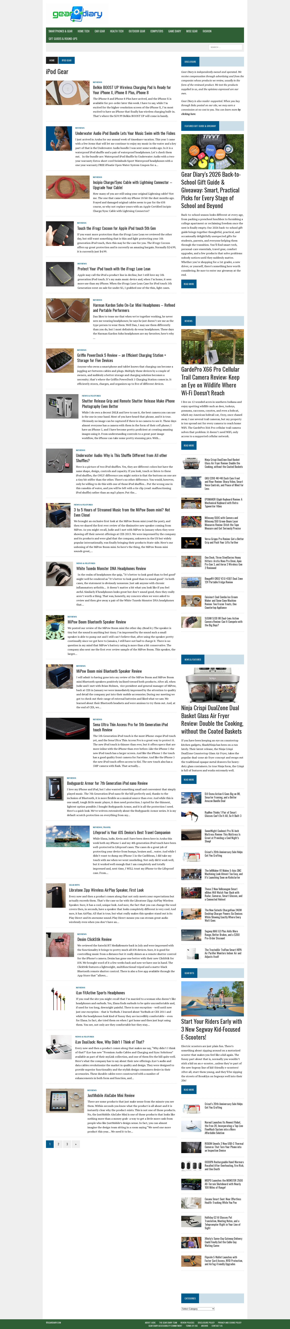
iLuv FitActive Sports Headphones (100, 992)
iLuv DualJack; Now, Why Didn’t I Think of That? (109, 1042)
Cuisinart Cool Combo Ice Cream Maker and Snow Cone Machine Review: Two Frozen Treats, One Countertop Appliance (221, 602)
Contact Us (217, 1325)
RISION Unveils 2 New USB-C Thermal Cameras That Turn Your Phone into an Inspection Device (224, 1147)
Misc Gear (192, 31)
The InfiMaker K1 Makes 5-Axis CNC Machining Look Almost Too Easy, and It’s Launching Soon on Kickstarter (224, 874)
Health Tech (117, 31)
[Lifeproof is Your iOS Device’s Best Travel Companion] (68, 845)
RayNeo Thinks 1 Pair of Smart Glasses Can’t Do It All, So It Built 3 (223, 814)
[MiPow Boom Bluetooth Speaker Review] (55, 637)
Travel (107, 827)
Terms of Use (192, 1325)
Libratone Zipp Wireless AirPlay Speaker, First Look (106, 890)
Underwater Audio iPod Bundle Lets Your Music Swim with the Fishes (125, 133)
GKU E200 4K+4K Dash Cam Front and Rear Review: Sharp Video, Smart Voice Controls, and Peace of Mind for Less (224, 483)
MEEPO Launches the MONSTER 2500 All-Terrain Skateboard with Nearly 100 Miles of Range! (224, 1183)
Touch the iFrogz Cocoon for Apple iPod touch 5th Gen (116, 228)
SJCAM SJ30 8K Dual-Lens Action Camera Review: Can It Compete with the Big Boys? (224, 621)
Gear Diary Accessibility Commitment (165, 1325)
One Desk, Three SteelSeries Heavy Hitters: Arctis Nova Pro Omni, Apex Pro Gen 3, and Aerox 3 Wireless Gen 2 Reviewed (223, 562)
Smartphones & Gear (60, 31)
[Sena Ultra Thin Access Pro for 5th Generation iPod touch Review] (68, 737)
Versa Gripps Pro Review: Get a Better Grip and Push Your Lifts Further (224, 540)
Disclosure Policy (206, 1322)
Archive (204, 1325)
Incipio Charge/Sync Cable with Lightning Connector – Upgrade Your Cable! (132, 184)
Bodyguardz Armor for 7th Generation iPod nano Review (107, 783)
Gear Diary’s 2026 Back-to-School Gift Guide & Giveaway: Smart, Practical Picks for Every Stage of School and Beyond (211, 190)
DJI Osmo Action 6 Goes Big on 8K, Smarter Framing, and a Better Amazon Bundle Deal (222, 797)
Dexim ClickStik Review (94, 939)
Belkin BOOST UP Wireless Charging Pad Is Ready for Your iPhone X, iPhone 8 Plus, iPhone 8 (132, 89)
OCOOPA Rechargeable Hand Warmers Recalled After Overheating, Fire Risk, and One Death (224, 1165)
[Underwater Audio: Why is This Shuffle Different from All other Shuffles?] (59, 471)
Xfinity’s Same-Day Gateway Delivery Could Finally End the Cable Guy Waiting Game (223, 1242)
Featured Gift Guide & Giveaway (200, 126)
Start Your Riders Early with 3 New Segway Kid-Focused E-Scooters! (211, 1029)
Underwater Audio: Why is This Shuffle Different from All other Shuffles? (121, 457)
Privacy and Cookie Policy (229, 1322)
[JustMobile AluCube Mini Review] (65, 1111)
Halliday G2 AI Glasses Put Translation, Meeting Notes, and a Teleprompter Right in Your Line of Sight (222, 1222)
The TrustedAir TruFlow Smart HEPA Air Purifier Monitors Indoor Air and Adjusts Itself (223, 953)
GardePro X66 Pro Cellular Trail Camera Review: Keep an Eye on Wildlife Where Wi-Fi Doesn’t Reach (210, 380)
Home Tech (83, 31)
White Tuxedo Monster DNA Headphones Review (111, 568)
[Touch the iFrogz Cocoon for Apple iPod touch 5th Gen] (60, 243)
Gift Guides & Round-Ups (63, 39)
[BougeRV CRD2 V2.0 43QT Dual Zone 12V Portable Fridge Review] (191, 586)
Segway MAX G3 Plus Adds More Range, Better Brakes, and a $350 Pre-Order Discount (222, 934)
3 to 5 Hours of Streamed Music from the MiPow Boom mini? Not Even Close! (122, 512)
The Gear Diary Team (168, 1322)
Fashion (207, 31)
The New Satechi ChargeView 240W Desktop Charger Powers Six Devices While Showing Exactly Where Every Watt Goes (224, 915)
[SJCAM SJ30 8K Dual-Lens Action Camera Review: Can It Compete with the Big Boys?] (191, 625)
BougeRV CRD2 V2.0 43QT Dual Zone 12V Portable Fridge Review (224, 580)
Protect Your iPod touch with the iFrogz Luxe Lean (114, 268)
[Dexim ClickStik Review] (60, 954)
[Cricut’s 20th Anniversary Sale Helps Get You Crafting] (191, 859)
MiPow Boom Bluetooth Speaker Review (97, 622)
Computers (156, 31)
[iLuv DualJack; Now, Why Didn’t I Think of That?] (59, 1057)
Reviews (97, 82)
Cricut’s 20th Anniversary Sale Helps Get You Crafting (224, 853)
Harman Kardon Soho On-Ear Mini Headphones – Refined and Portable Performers (134, 307)
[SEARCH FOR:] (225, 47)
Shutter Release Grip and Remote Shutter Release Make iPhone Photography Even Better (128, 403)
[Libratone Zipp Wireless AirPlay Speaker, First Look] (56, 905)
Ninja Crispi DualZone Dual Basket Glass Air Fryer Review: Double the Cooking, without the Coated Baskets (224, 463)
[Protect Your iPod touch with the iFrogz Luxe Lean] (60, 284)
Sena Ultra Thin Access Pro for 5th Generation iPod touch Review (130, 727)
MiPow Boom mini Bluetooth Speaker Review (109, 671)
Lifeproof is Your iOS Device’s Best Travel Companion (131, 832)
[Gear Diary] (77, 13)
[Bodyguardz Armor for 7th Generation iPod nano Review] (55, 798)
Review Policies (187, 1322)
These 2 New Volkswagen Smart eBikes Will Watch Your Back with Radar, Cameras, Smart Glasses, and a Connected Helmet (223, 894)
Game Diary (174, 31)
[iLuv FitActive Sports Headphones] (59, 1008)
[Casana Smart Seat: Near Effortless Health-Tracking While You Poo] (191, 1206)
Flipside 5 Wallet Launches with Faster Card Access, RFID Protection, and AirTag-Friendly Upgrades (224, 1260)
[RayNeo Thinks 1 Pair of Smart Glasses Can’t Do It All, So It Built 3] (191, 819)
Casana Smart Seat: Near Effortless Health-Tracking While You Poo (223, 1201)
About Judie (150, 1322)
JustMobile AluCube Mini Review (111, 1095)
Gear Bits (74, 885)
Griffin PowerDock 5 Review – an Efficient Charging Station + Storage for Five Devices (121, 357)
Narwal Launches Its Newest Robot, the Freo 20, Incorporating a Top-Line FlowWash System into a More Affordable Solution (224, 1127)
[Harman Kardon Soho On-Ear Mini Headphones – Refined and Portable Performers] (68, 320)
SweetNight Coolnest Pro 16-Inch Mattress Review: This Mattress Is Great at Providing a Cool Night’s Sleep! (222, 836)
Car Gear (100, 31)
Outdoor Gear (137, 31)
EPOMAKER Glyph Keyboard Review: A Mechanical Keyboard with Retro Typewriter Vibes (223, 502)
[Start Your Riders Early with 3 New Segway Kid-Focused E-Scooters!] (212, 1014)
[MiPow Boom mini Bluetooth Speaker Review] (59, 686)
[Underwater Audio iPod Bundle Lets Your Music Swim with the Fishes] (59, 148)
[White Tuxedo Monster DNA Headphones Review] (59, 584)
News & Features (91, 395)
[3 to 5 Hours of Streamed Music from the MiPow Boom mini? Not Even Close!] (58, 525)
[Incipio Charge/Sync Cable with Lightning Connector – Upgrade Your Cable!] (68, 196)
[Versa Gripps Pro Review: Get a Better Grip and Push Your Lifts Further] (191, 546)
